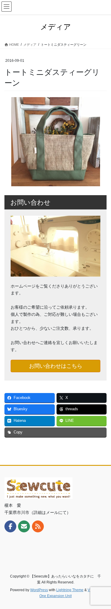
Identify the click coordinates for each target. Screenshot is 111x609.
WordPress (39, 590)
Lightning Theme (69, 590)
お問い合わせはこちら (55, 366)
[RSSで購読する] (38, 526)
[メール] (24, 526)
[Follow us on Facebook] (10, 526)
